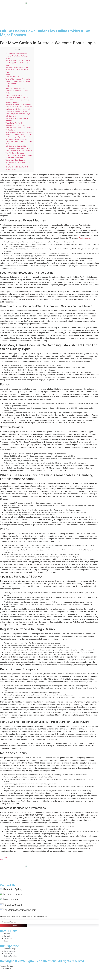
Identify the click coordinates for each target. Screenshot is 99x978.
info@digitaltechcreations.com (19, 910)
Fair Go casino (84, 238)
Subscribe (13, 926)
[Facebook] (2, 972)
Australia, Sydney (13, 889)
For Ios (8, 74)
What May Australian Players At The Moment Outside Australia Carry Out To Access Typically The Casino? (19, 134)
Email (2, 919)
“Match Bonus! (11, 130)
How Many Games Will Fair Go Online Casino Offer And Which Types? (17, 69)
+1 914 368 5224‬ (12, 904)
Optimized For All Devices (15, 88)
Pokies (8, 86)
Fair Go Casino (11, 116)
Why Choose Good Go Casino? (17, 139)
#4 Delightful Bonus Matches (16, 54)
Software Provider (12, 77)
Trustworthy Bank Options (15, 160)
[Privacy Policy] (49, 968)
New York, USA (12, 899)
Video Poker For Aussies (14, 123)
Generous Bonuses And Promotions (18, 104)
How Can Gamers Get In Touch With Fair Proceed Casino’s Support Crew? (19, 63)
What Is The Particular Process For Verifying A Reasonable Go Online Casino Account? (18, 81)
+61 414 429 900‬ (12, 894)
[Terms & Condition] (49, 966)
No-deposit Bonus (12, 102)
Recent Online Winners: (14, 95)
